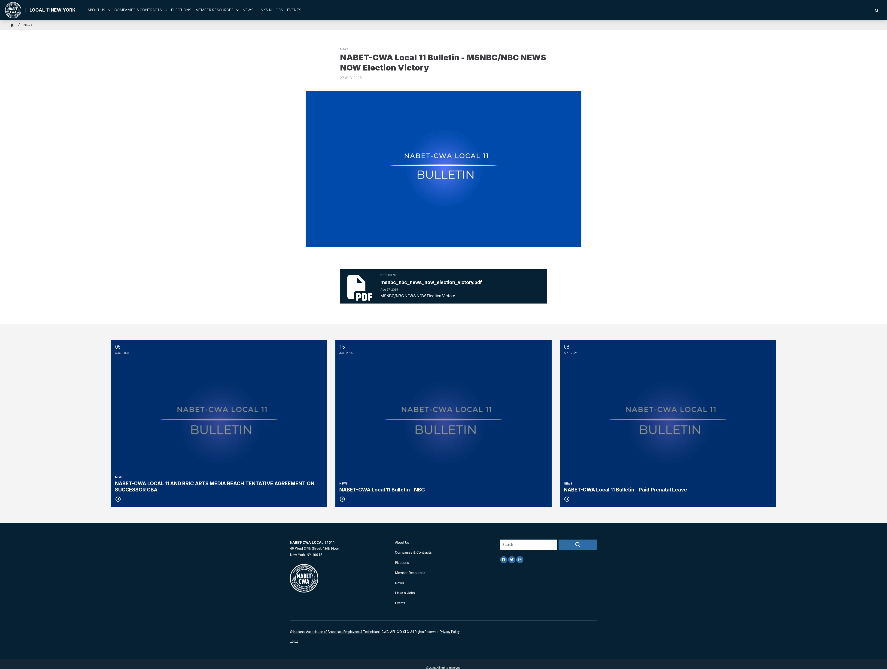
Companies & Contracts (138, 10)
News (248, 10)
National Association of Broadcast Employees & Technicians (336, 632)
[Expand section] (109, 10)
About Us (96, 10)
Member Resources (214, 10)
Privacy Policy (450, 632)
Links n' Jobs (270, 10)
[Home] (12, 25)
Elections (181, 10)
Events (294, 10)
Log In (294, 641)
